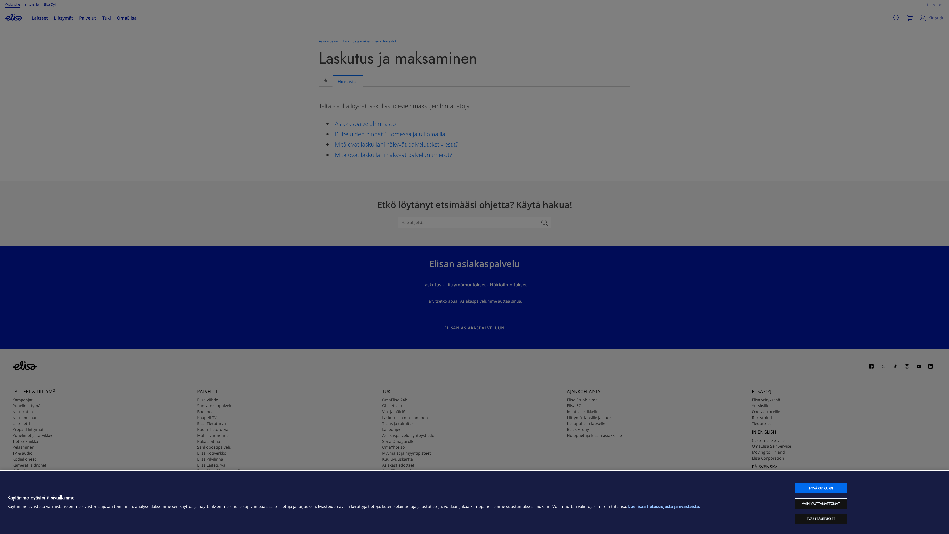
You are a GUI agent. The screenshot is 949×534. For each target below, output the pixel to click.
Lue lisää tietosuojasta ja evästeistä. (664, 506)
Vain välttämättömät (821, 503)
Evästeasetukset (821, 518)
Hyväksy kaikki (821, 488)
